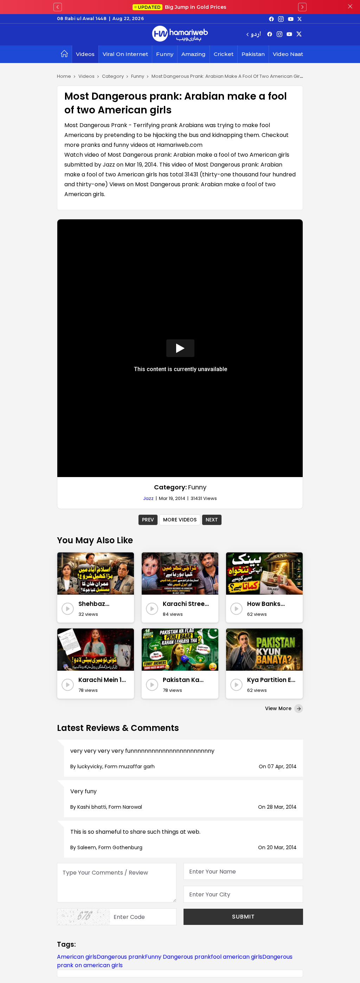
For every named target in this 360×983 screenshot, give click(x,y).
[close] (350, 7)
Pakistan (253, 54)
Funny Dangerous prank (178, 957)
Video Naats (289, 54)
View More (279, 708)
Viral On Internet (125, 54)
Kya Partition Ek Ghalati (271, 680)
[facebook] (271, 18)
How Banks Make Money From (266, 604)
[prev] (57, 7)
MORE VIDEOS (180, 519)
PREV (148, 519)
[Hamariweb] (180, 34)
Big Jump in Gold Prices (183, 7)
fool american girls (236, 957)
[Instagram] (280, 18)
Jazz (148, 498)
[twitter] (299, 18)
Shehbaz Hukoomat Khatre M (94, 604)
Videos (85, 54)
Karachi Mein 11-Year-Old (102, 680)
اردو (255, 34)
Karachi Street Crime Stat (185, 604)
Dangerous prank (121, 957)
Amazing (193, 54)
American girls (77, 957)
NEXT (212, 519)
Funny (164, 54)
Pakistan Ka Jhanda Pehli (182, 680)
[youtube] (290, 18)
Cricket (223, 54)
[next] (302, 7)
